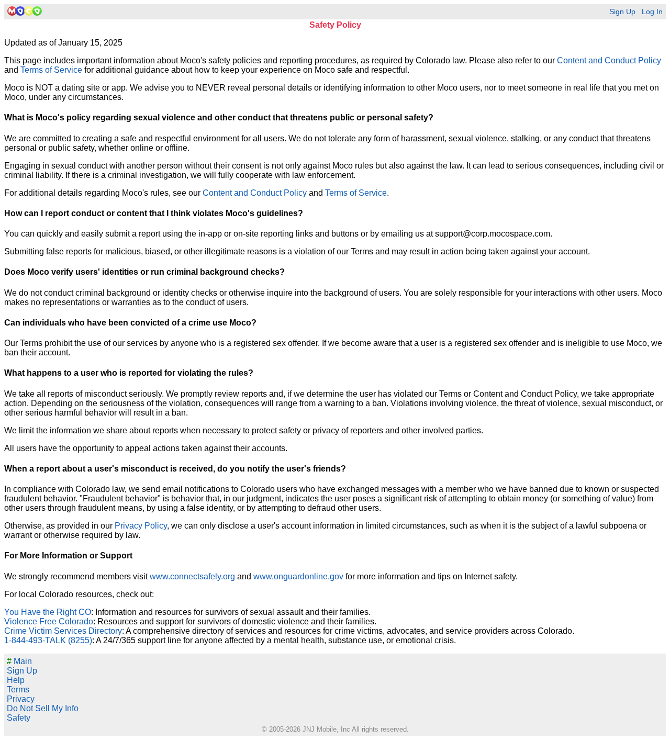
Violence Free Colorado (48, 621)
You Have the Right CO (47, 612)
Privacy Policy (141, 525)
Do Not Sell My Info (43, 708)
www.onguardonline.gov (298, 576)
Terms (18, 689)
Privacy (21, 698)
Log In (652, 12)
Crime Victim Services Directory (63, 630)
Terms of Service (51, 69)
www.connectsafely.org (192, 576)
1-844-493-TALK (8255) (48, 640)
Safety (18, 717)
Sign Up (622, 12)
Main (19, 661)
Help (16, 680)
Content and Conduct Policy (609, 60)
